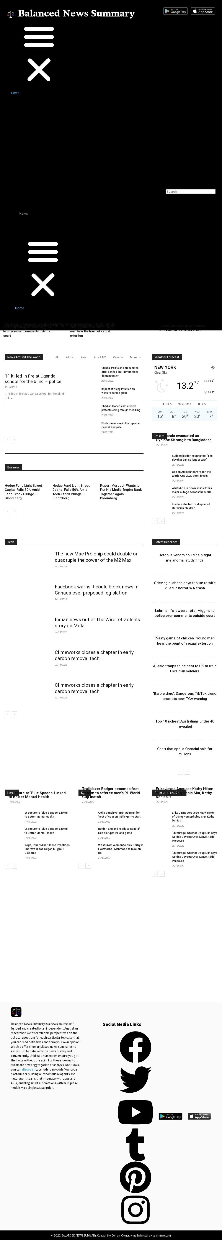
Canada (118, 357)
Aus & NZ (100, 357)
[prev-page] (7, 440)
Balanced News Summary (76, 13)
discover (28, 1069)
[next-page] (14, 440)
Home (15, 93)
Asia (84, 357)
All (57, 357)
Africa (69, 357)
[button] (59, 53)
